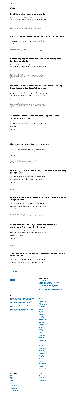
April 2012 (41, 312)
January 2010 (41, 350)
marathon (23, 215)
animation (15, 160)
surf (36, 50)
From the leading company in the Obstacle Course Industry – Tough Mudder (38, 198)
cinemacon (24, 160)
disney (14, 161)
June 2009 (41, 356)
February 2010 (42, 348)
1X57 (11, 3)
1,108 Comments (13, 136)
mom (20, 76)
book (15, 28)
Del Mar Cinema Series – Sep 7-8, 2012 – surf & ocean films (37, 36)
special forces (35, 215)
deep (24, 187)
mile (25, 215)
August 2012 (41, 306)
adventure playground (17, 75)
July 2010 (40, 343)
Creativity (12, 377)
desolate (17, 28)
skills (43, 105)
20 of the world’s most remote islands (27, 14)
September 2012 (42, 304)
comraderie (18, 215)
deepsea (26, 187)
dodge (37, 104)
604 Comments (13, 189)
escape (45, 104)
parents (22, 76)
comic (24, 104)
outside (21, 135)
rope (28, 76)
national (41, 187)
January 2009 (41, 364)
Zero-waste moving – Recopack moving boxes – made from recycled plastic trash (22, 299)
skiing (29, 135)
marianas (38, 187)
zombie (23, 106)
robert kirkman (35, 105)
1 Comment (12, 162)
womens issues (14, 390)
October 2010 (41, 342)
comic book (26, 104)
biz (11, 375)
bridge (22, 75)
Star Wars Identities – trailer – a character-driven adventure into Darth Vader (37, 254)
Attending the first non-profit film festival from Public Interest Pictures (49, 287)
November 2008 (42, 368)
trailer (34, 267)
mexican (26, 161)
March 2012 (41, 314)
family (16, 161)
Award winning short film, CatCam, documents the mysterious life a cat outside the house (33, 226)
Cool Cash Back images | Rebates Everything (21, 301)
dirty (32, 75)
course (33, 104)
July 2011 (40, 327)
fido (11, 307)
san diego (31, 50)
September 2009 (42, 353)
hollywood (12, 382)
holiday (20, 161)
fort (39, 75)
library (18, 76)
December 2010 (42, 338)
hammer (43, 75)
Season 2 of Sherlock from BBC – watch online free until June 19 (22, 310)
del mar (22, 50)
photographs (26, 28)
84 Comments (13, 216)
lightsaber (28, 267)
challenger (16, 187)
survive (11, 106)
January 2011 (41, 337)
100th (12, 104)
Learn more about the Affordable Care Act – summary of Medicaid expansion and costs (21, 305)
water (40, 76)
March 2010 (41, 347)
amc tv (19, 104)
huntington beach (12, 76)
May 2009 (40, 358)
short (11, 244)
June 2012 (41, 309)
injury (15, 135)
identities (25, 267)
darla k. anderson (31, 160)
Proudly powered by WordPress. (16, 395)
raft (26, 76)
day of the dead (37, 160)
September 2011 (42, 324)
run (38, 105)
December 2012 (42, 301)
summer (34, 50)
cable (24, 75)
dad (30, 75)
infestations (13, 105)
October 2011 (41, 322)
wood (42, 76)
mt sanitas (18, 135)
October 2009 (41, 352)
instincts (17, 105)
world (33, 28)
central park (27, 75)
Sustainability (13, 385)
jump (21, 105)
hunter (11, 135)
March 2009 (41, 361)
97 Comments (43, 50)
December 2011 (42, 319)
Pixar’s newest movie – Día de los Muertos (29, 144)
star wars (31, 267)
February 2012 (42, 316)
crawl (35, 104)
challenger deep (20, 187)
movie (29, 161)
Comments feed (42, 378)
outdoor (28, 50)
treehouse (37, 76)
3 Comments (13, 245)
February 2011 (41, 335)
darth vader (16, 267)
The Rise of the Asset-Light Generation (48, 285)
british (15, 215)
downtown (40, 104)
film (23, 50)
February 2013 (42, 300)
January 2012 (41, 317)
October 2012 (41, 303)
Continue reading (14, 23)
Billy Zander (13, 304)
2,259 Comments (38, 28)
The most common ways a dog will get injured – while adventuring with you (34, 117)
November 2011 (42, 321)
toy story (33, 161)
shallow (32, 76)
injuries (13, 135)
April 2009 (41, 360)
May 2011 (40, 330)
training (32, 135)
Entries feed (41, 377)
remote (29, 28)
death (40, 160)
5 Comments (13, 77)
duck (43, 104)
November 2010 (42, 340)
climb (21, 104)
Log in (39, 375)
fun (40, 75)
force (22, 267)
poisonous (26, 135)
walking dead (17, 106)
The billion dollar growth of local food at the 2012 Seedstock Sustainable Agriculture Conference (50, 290)
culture (28, 160)
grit (21, 215)
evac (11, 105)
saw (29, 76)
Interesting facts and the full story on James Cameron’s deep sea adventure (38, 171)
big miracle (16, 50)
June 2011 (40, 329)
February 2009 (42, 363)
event (34, 75)
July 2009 (40, 355)
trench (11, 188)
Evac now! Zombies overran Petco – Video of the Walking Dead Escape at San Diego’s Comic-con (36, 86)
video (13, 106)
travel (31, 28)
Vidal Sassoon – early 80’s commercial (23, 307)
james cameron (34, 187)
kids (16, 76)
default (26, 27)
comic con (30, 104)
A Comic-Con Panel (43, 280)
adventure (12, 28)
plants (24, 135)
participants (27, 105)
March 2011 (41, 334)
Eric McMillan (13, 309)
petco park (31, 105)
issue (19, 105)
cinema (19, 50)
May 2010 (40, 345)
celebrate (21, 160)
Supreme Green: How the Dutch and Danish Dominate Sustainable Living (48, 283)
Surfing (38, 50)
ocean (23, 28)
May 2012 (40, 311)
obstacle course (30, 215)
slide (44, 105)
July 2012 (40, 308)
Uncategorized (13, 388)
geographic (29, 187)
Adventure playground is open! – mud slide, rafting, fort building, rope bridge (35, 59)
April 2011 (40, 332)
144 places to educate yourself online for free (22, 301)
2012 (14, 104)
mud (27, 215)
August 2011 (41, 326)
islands (20, 28)
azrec (18, 160)
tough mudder (40, 215)
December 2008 (42, 366)
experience (36, 75)
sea (45, 187)
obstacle (23, 105)
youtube (20, 106)
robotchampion (13, 27)
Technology (13, 387)
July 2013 (40, 298)
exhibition (19, 267)
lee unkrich (23, 161)
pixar (30, 161)
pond (25, 76)
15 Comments (13, 107)
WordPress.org (42, 380)
